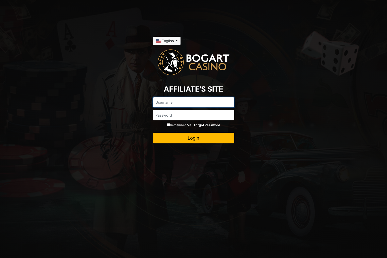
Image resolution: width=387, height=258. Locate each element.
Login (193, 138)
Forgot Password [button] (207, 125)
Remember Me (180, 125)
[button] (167, 41)
